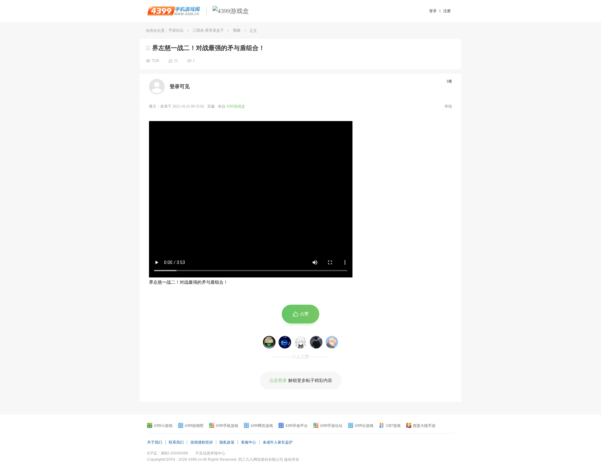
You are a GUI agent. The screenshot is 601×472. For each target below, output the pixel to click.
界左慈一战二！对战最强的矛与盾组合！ (208, 47)
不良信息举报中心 (210, 453)
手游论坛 (175, 30)
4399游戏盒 (235, 106)
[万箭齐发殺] (269, 342)
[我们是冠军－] (285, 342)
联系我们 (176, 442)
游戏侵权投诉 (201, 442)
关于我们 (154, 442)
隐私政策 (226, 442)
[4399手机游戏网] (173, 11)
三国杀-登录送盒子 (208, 30)
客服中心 (248, 442)
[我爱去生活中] (316, 342)
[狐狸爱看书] (332, 342)
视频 (236, 30)
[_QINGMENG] (300, 342)
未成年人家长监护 (278, 442)
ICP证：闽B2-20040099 (167, 453)
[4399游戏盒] (231, 11)
